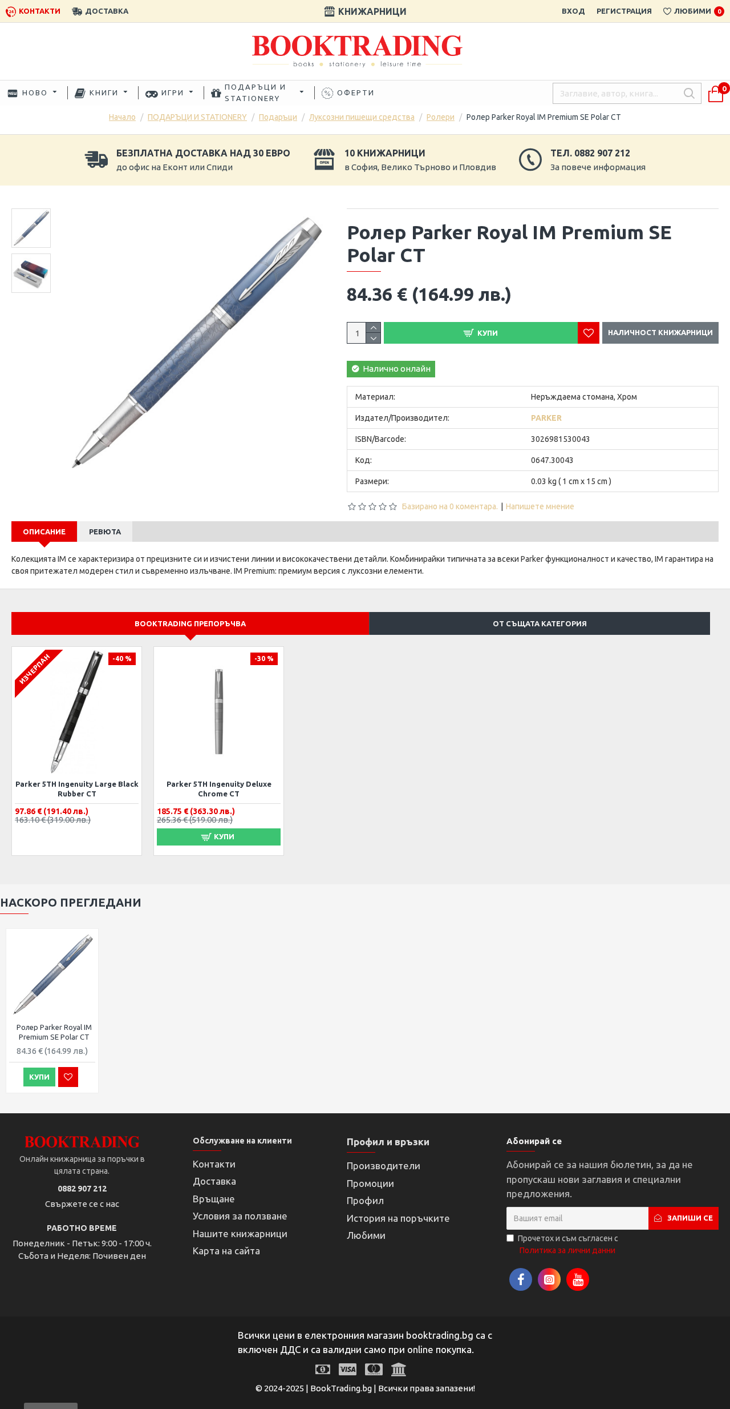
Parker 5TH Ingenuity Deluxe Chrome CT (219, 789)
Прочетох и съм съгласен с (568, 1244)
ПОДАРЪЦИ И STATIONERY (197, 117)
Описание (44, 532)
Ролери (441, 117)
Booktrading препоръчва (190, 623)
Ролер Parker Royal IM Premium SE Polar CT (54, 1032)
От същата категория (540, 623)
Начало (122, 117)
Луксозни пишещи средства (362, 117)
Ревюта (105, 532)
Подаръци (278, 117)
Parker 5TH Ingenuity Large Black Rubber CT (77, 789)
